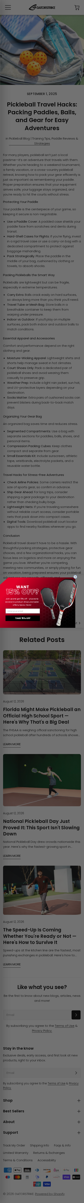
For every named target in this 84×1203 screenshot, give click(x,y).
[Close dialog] (75, 576)
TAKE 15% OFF (22, 618)
